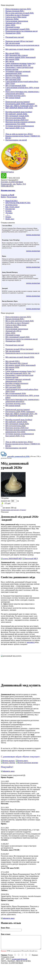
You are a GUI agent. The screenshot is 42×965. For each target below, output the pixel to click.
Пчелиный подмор (12, 27)
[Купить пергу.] (22, 761)
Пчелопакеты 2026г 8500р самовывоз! (20, 104)
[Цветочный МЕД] (30, 559)
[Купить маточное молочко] (27, 763)
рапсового (31, 642)
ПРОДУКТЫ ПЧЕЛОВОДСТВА (17, 203)
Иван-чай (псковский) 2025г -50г (18, 65)
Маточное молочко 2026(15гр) (16, 120)
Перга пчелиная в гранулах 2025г (18, 9)
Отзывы (8, 211)
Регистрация (12, 197)
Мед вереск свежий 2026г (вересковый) (20, 57)
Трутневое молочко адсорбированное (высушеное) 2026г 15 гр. (19, 127)
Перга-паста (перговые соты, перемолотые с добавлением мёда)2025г (22, 93)
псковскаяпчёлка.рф (19, 959)
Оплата (8, 217)
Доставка (8, 213)
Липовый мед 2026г (13, 33)
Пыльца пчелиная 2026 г (14, 11)
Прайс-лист (9, 219)
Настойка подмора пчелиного (16, 75)
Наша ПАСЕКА (11, 201)
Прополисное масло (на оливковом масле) (21, 31)
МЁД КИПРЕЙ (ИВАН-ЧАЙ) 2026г (19, 108)
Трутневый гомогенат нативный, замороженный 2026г (18, 72)
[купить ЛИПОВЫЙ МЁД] (11, 559)
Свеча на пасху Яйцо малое (15, 17)
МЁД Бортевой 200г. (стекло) (16, 55)
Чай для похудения (12, 43)
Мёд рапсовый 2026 (13, 79)
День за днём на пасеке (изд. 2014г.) (19, 134)
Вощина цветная (11, 69)
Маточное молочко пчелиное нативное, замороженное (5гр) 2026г (20, 123)
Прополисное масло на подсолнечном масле (22, 45)
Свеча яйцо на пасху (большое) (17, 15)
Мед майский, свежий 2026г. (16, 114)
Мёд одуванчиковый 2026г (15, 85)
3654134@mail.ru (7, 172)
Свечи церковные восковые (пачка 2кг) (20, 63)
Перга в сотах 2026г (13, 77)
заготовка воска (11, 205)
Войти (3, 197)
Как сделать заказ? (12, 207)
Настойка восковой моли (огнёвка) (18, 112)
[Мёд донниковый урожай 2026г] (13, 496)
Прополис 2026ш (11, 19)
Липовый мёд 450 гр (13, 23)
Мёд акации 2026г (12, 59)
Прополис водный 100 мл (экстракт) (19, 41)
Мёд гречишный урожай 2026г (17, 116)
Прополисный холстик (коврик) (17, 102)
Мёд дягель (9, 61)
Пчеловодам (10, 209)
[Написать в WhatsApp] (3, 178)
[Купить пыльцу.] (8, 761)
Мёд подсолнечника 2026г (15, 118)
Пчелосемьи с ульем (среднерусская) (19, 67)
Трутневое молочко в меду (15, 96)
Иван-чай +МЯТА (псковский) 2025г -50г (21, 106)
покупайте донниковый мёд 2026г (18, 456)
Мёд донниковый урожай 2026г (17, 29)
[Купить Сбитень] (8, 763)
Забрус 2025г (10, 25)
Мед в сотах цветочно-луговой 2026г (19, 13)
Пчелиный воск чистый (14, 37)
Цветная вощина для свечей (16, 140)
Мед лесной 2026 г (12, 53)
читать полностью (33, 235)
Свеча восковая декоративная (16, 21)
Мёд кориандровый (12, 98)
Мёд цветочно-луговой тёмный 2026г (19, 49)
